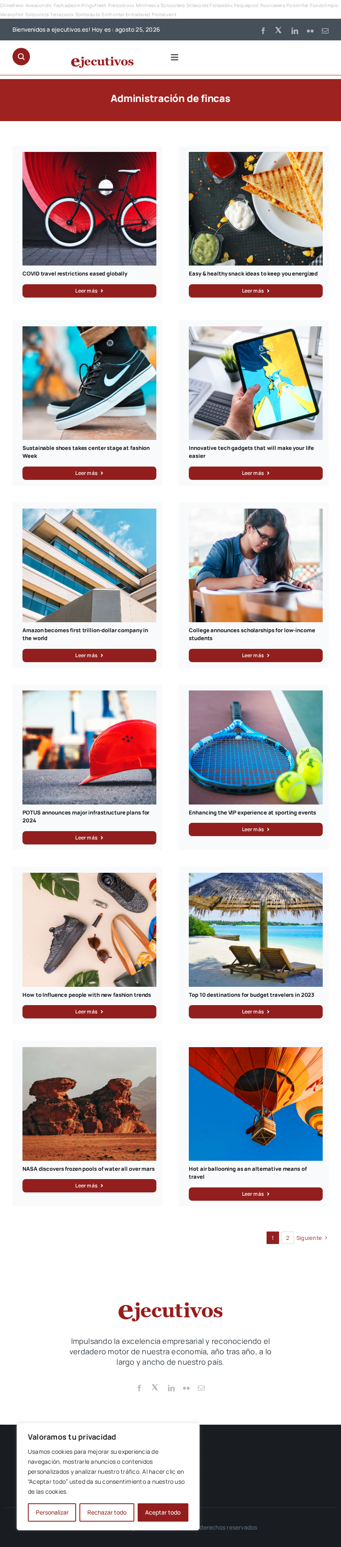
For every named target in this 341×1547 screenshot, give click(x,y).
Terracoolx (62, 14)
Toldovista (37, 14)
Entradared (138, 14)
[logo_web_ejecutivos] (102, 60)
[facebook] (263, 30)
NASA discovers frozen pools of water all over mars (88, 1168)
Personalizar (52, 1512)
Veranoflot (11, 14)
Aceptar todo (162, 1512)
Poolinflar (298, 5)
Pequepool (246, 5)
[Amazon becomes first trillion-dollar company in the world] (89, 513)
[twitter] (279, 29)
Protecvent (164, 14)
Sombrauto (87, 14)
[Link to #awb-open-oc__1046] (21, 56)
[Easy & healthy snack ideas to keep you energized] (255, 156)
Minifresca (147, 5)
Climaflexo (12, 5)
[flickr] (310, 30)
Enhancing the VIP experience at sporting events (252, 812)
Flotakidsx (221, 5)
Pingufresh (94, 5)
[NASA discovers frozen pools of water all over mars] (89, 1051)
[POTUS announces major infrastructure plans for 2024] (89, 695)
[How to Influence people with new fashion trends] (89, 877)
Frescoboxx (121, 5)
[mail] (325, 30)
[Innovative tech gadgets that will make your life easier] (255, 330)
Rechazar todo (106, 1512)
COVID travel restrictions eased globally (74, 273)
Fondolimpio (324, 5)
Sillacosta (197, 5)
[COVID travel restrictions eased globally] (89, 156)
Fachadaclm (67, 5)
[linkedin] (295, 30)
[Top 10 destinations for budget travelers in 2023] (255, 877)
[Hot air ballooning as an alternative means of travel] (255, 1051)
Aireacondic (38, 5)
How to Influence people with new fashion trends (86, 994)
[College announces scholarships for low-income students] (255, 513)
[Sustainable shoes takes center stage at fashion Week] (89, 330)
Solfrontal (112, 14)
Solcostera (173, 5)
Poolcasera (272, 5)
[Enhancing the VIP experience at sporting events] (255, 695)
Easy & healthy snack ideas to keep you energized (253, 273)
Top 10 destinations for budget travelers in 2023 (251, 994)
